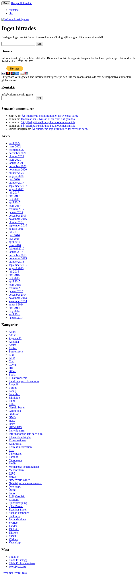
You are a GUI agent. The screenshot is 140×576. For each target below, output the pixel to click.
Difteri (12, 371)
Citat (11, 361)
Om (11, 13)
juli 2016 (14, 232)
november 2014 (18, 297)
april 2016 (14, 241)
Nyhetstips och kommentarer (25, 483)
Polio (12, 493)
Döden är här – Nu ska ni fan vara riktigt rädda (48, 119)
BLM (12, 358)
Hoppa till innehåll (21, 3)
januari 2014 (16, 317)
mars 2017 (15, 205)
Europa (13, 387)
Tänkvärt (14, 529)
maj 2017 (14, 199)
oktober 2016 (16, 222)
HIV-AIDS (15, 427)
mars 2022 (15, 146)
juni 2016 (14, 235)
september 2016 (18, 225)
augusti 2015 (16, 268)
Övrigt (12, 489)
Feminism (14, 394)
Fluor (12, 400)
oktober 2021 (16, 156)
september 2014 (18, 301)
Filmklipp (14, 397)
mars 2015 (15, 284)
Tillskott (13, 532)
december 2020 (17, 166)
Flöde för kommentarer (22, 563)
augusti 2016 (16, 228)
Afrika (12, 335)
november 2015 (18, 258)
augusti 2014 (16, 304)
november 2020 (18, 169)
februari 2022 (16, 149)
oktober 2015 (16, 261)
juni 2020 (14, 179)
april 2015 (14, 281)
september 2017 (18, 185)
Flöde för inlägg (18, 560)
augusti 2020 (16, 176)
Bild (11, 354)
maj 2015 (14, 278)
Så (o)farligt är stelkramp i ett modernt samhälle (48, 122)
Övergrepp (15, 486)
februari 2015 (16, 288)
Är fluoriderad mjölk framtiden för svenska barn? (50, 115)
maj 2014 (14, 311)
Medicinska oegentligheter (24, 466)
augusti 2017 (16, 189)
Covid (12, 364)
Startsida (14, 9)
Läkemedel (15, 453)
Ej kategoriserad (18, 377)
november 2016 (18, 218)
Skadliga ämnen (18, 509)
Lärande (13, 456)
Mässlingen (15, 460)
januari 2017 (16, 212)
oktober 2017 (16, 182)
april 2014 (14, 314)
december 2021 (17, 153)
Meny (6, 3)
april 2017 (14, 202)
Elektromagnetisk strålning (24, 381)
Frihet (12, 404)
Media (12, 463)
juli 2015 (14, 271)
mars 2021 (15, 159)
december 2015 (17, 255)
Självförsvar (16, 506)
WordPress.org (17, 566)
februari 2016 (16, 248)
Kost (11, 450)
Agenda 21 (15, 338)
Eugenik (13, 384)
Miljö (12, 473)
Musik (12, 476)
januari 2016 (16, 251)
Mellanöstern (16, 470)
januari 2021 (16, 162)
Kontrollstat (15, 443)
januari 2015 (16, 291)
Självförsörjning (18, 502)
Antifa (12, 344)
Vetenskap (15, 542)
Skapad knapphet (19, 512)
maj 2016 (14, 238)
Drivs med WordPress (14, 572)
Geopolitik (15, 410)
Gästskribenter (17, 407)
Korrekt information (20, 447)
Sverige (13, 522)
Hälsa (12, 420)
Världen (13, 539)
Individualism (16, 430)
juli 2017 (14, 192)
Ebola (12, 374)
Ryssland (14, 499)
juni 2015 (14, 274)
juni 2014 (14, 307)
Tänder (13, 526)
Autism (13, 348)
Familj (12, 391)
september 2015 (18, 265)
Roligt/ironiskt (17, 496)
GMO (12, 417)
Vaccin (13, 535)
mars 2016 (15, 245)
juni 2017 (14, 195)
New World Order (19, 479)
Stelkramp (14, 516)
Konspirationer (17, 440)
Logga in (14, 556)
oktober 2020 (16, 172)
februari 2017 (16, 209)
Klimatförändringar (20, 437)
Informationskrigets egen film (25, 433)
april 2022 (14, 143)
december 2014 (17, 294)
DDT (12, 367)
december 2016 (17, 215)
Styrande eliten (17, 519)
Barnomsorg (16, 351)
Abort (12, 331)
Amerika (14, 341)
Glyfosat (14, 414)
